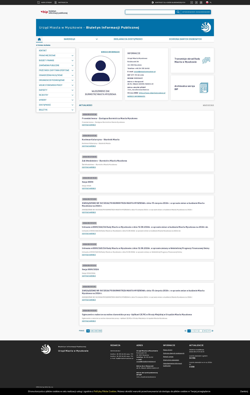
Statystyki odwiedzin (171, 360)
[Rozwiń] (97, 39)
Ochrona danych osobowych (173, 353)
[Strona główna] (39, 39)
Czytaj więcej (89, 125)
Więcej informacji (136, 96)
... (200, 331)
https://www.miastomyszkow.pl (152, 93)
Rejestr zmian (168, 357)
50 (96, 331)
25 (92, 331)
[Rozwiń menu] (72, 56)
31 (209, 331)
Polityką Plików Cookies (105, 391)
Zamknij (244, 391)
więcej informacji (110, 52)
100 (100, 331)
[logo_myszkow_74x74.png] (206, 27)
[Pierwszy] (186, 330)
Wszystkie (208, 105)
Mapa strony (46, 2)
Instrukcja (63, 2)
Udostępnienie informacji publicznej (172, 365)
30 (205, 331)
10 (88, 331)
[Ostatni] (212, 330)
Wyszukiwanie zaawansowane (196, 12)
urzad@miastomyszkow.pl (145, 72)
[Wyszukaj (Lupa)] (178, 12)
